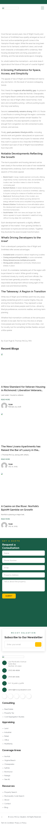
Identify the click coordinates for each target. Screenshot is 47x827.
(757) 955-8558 (14, 670)
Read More (5, 399)
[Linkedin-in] (29, 2)
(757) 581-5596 (13, 677)
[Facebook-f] (18, 2)
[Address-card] (29, 696)
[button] (42, 8)
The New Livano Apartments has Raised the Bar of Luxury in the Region (20, 450)
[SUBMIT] (38, 644)
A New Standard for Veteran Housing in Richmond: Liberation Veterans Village (23, 390)
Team (10, 404)
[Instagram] (25, 2)
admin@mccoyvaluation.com (19, 690)
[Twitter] (22, 2)
